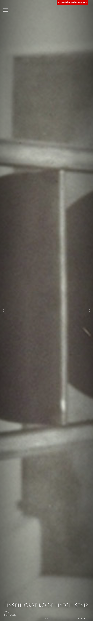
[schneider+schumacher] (72, 2)
